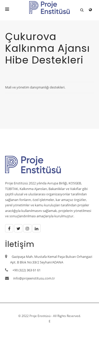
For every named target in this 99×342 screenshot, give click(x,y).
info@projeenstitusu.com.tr (34, 278)
